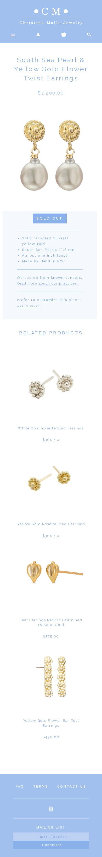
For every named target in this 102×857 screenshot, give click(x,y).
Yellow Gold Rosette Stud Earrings (51, 524)
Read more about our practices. (48, 283)
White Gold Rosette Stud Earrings (51, 428)
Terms (40, 786)
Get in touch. (29, 306)
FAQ (20, 786)
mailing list (51, 827)
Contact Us (71, 786)
